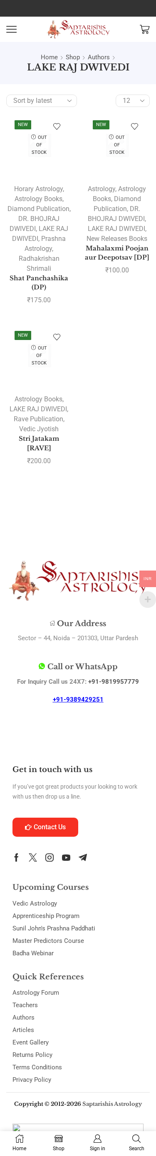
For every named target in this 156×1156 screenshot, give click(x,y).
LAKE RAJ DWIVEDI (116, 229)
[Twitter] (33, 857)
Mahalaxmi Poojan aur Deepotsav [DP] (117, 253)
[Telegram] (83, 857)
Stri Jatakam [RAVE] (39, 443)
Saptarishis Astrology (112, 1103)
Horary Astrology (38, 189)
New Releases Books (117, 239)
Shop (73, 57)
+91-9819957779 (113, 681)
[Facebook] (16, 857)
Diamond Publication (38, 209)
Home (49, 57)
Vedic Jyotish (39, 429)
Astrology (101, 189)
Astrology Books (38, 199)
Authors (99, 57)
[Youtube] (66, 857)
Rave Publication (38, 419)
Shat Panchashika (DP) (39, 282)
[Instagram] (49, 857)
